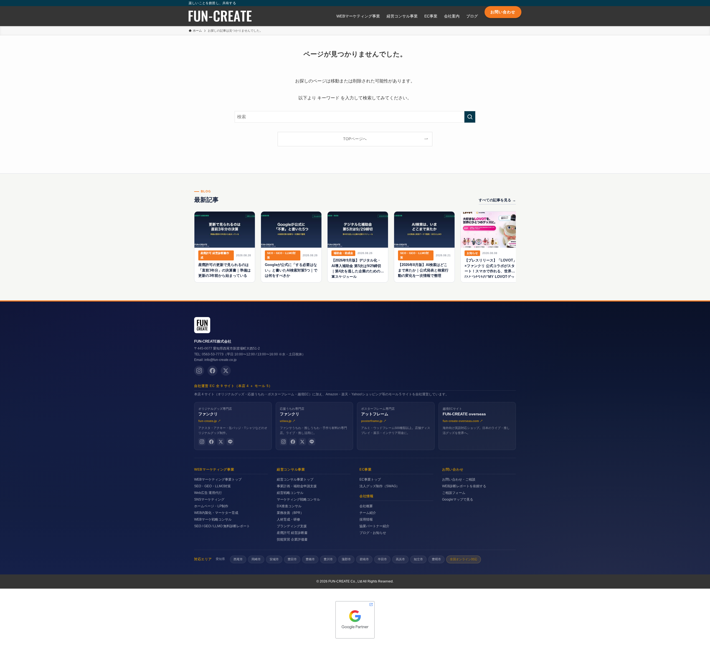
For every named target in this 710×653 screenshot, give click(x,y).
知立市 (418, 559)
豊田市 (292, 559)
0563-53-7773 (213, 354)
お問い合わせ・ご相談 (458, 479)
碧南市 (364, 559)
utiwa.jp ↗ (287, 421)
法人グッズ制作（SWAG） (379, 486)
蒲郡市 (346, 559)
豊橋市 (310, 559)
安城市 (274, 559)
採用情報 (366, 519)
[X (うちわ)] (302, 441)
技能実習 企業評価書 (292, 539)
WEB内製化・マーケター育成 (216, 513)
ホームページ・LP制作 (211, 506)
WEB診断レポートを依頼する (464, 486)
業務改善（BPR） (290, 513)
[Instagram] (199, 371)
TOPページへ (355, 139)
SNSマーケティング (209, 499)
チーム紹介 (367, 513)
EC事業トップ (370, 479)
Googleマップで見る (457, 499)
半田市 (382, 559)
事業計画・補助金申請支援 (297, 486)
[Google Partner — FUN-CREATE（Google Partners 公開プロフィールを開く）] (355, 620)
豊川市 (328, 559)
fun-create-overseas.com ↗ (463, 421)
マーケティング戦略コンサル (298, 499)
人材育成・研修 (288, 519)
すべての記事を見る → (497, 200)
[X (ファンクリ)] (220, 441)
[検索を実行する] (469, 117)
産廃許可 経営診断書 (292, 533)
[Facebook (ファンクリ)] (211, 441)
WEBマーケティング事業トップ (218, 479)
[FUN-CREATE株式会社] (220, 16)
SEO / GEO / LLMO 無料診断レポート (222, 526)
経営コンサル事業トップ (295, 479)
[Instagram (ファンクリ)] (202, 441)
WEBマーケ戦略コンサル (213, 519)
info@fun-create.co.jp (220, 360)
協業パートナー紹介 (374, 526)
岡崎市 (256, 559)
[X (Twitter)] (226, 371)
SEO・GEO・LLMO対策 (212, 486)
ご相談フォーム (453, 493)
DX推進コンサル (289, 506)
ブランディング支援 (292, 526)
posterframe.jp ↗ (373, 421)
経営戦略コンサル (290, 493)
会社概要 (366, 506)
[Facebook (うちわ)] (292, 441)
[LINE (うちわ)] (311, 441)
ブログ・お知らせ (372, 533)
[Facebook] (212, 371)
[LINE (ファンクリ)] (230, 441)
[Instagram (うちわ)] (283, 441)
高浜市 (400, 559)
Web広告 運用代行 (208, 493)
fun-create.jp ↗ (209, 421)
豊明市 (436, 559)
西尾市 (238, 559)
